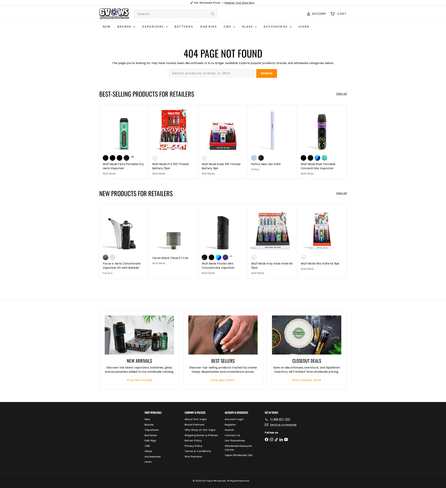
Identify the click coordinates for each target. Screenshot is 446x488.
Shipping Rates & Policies (201, 435)
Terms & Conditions (198, 451)
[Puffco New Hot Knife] (272, 140)
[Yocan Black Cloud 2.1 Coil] (173, 236)
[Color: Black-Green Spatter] (105, 158)
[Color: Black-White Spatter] (126, 158)
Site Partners (193, 456)
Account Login (234, 419)
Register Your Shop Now (239, 3)
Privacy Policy (193, 446)
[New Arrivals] (139, 335)
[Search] (213, 14)
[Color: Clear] (112, 257)
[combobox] (175, 14)
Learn (303, 27)
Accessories (276, 27)
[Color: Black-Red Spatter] (119, 158)
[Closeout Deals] (306, 335)
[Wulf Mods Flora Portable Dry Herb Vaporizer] (124, 142)
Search (266, 73)
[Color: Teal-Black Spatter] (324, 158)
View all (341, 94)
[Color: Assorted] (155, 158)
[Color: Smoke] (105, 257)
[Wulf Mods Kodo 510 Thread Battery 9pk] (223, 142)
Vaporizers (153, 27)
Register (230, 424)
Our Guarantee (235, 440)
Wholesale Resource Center (238, 448)
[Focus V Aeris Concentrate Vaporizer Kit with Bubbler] (124, 241)
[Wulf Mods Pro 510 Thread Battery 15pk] (173, 142)
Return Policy (193, 440)
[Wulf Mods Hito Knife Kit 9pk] (322, 239)
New (106, 27)
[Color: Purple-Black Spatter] (225, 257)
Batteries (184, 27)
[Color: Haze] (254, 158)
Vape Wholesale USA (238, 455)
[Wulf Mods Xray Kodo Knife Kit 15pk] (272, 241)
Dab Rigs (208, 27)
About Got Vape (196, 419)
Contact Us (232, 435)
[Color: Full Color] (218, 257)
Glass (248, 27)
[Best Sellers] (223, 335)
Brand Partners (194, 424)
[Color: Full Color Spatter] (317, 158)
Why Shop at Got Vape (200, 430)
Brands (125, 27)
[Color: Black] (112, 158)
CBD (228, 27)
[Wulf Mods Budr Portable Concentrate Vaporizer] (322, 142)
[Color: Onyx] (261, 158)
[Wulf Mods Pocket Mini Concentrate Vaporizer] (223, 241)
